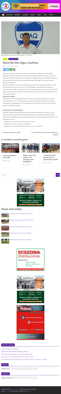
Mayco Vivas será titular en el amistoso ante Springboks (29, 158)
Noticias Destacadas (13, 59)
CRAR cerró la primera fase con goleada (20, 239)
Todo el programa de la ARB (9, 156)
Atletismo (9, 15)
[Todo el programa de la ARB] (10, 144)
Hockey (32, 15)
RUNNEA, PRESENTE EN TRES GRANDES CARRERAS (14, 351)
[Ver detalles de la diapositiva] (36, 6)
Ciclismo (25, 15)
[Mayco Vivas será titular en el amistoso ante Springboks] (30, 144)
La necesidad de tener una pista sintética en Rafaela (44, 134)
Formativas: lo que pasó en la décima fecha (21, 220)
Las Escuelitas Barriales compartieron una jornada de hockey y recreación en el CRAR (24, 359)
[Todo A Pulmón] (3, 15)
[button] (54, 15)
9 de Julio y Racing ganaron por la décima (21, 226)
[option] (30, 192)
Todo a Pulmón (16, 66)
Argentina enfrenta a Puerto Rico (10, 349)
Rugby (39, 15)
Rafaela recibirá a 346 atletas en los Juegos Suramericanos (16, 354)
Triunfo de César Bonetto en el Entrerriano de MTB (50, 157)
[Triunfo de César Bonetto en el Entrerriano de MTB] (51, 144)
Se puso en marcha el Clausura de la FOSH (21, 213)
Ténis (45, 15)
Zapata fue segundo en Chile (11, 132)
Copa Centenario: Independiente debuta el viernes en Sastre (17, 357)
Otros (51, 15)
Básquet (17, 15)
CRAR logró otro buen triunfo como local (20, 233)
